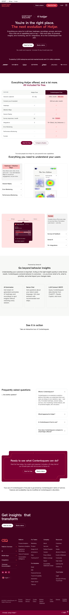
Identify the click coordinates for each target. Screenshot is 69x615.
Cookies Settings (64, 600)
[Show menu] (66, 5)
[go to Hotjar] (16, 1)
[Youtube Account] (6, 572)
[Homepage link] (5, 540)
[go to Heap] (10, 1)
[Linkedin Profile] (3, 572)
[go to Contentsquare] (5, 1)
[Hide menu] (67, 611)
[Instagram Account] (9, 572)
